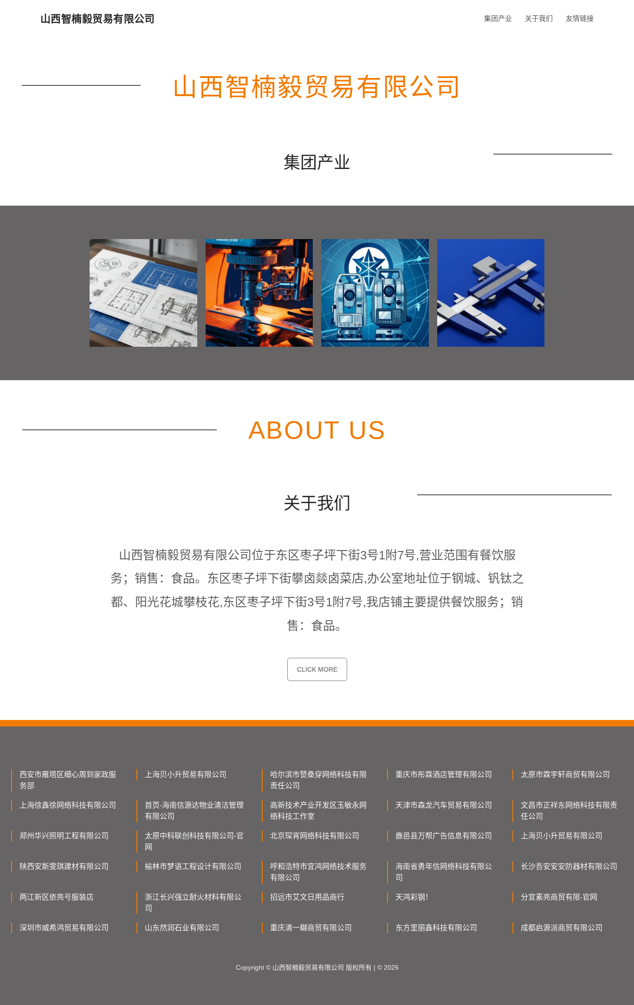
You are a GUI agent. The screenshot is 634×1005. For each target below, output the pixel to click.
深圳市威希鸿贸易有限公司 (64, 928)
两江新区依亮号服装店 (56, 897)
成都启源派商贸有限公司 (561, 928)
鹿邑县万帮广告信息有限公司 (443, 836)
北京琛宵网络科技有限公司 (314, 836)
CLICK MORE (317, 669)
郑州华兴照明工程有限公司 (64, 836)
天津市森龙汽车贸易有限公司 (443, 805)
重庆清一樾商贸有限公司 (311, 928)
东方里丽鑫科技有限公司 (436, 928)
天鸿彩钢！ (414, 897)
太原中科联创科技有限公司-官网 (194, 841)
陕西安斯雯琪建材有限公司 (64, 866)
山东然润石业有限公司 (182, 928)
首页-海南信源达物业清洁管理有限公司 (194, 810)
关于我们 (539, 18)
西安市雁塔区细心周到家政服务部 (67, 780)
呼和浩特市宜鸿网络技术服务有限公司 (318, 872)
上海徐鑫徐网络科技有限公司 (67, 805)
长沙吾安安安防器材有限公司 (569, 866)
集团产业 (498, 18)
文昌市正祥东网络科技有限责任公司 (569, 810)
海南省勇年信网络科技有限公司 (443, 872)
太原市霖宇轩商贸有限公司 (565, 774)
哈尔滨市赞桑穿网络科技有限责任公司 (318, 780)
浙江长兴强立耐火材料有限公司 (193, 902)
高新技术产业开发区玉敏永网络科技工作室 (318, 810)
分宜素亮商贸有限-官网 (559, 897)
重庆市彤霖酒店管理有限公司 (443, 774)
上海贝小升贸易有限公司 (185, 774)
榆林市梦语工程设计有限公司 (193, 866)
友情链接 (580, 18)
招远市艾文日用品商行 (307, 897)
